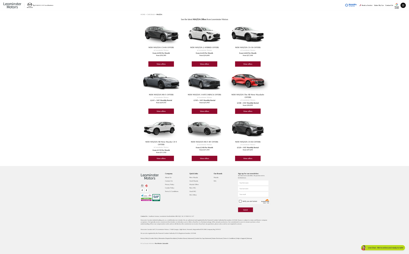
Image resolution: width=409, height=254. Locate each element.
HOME (143, 14)
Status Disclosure (217, 238)
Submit (245, 210)
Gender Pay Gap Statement (203, 238)
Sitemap (249, 238)
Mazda (216, 177)
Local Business (49, 5)
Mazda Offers (194, 184)
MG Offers (193, 195)
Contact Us (389, 5)
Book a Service (367, 5)
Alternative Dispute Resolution (167, 238)
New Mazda (193, 177)
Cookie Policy (169, 188)
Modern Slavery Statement (186, 238)
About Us (168, 177)
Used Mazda (193, 181)
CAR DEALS (151, 14)
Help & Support (241, 238)
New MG (192, 188)
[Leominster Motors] (12, 5)
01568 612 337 (39, 5)
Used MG (192, 191)
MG (215, 181)
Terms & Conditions (171, 191)
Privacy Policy (169, 184)
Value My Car (379, 5)
